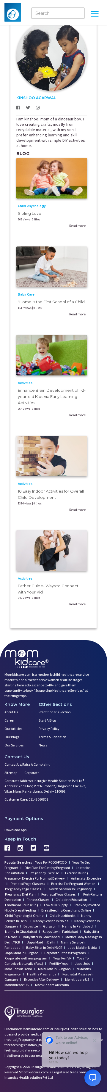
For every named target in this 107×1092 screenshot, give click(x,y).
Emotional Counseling (21, 905)
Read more (77, 225)
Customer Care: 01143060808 (26, 799)
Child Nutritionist (62, 915)
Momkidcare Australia (51, 985)
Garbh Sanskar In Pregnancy (70, 889)
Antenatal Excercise (86, 878)
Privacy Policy (49, 728)
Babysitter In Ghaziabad (41, 937)
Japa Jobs (82, 963)
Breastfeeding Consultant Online (66, 910)
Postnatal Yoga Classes (58, 894)
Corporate (31, 772)
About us (11, 712)
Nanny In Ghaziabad (21, 931)
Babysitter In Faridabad (60, 931)
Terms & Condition (52, 737)
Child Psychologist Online (24, 915)
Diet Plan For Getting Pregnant (47, 867)
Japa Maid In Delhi (41, 942)
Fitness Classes (38, 899)
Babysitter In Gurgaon (39, 926)
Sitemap (10, 772)
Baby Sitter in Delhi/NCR (44, 947)
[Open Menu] (94, 14)
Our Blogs (11, 737)
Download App (15, 830)
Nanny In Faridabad (77, 926)
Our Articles (13, 728)
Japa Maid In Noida (82, 947)
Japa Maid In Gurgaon (22, 953)
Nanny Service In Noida (51, 921)
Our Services (13, 745)
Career (9, 720)
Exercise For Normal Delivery (43, 878)
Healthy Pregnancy (41, 974)
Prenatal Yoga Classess (27, 883)
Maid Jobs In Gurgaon (54, 969)
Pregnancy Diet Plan (20, 894)
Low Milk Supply (56, 905)
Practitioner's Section (55, 712)
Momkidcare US (77, 979)
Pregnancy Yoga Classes (23, 889)
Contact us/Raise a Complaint (27, 764)
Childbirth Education (72, 899)
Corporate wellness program (26, 958)
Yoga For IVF (62, 958)
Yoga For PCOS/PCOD (51, 862)
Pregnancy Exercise (44, 873)
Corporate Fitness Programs (65, 953)
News (43, 745)
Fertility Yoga (59, 963)
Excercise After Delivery (41, 979)
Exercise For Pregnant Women (73, 883)
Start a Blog (47, 720)
